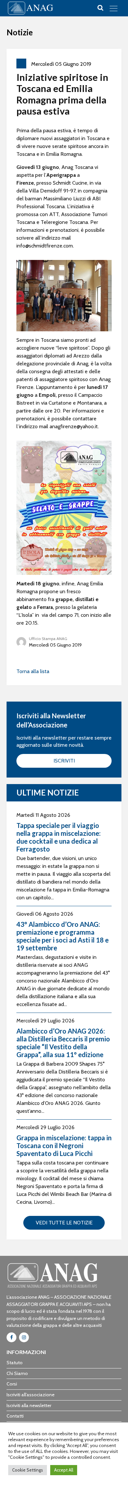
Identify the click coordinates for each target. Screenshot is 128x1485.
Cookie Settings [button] (27, 1470)
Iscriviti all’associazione (30, 1395)
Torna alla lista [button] (32, 671)
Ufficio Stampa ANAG (48, 638)
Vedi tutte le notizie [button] (64, 1222)
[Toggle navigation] (113, 8)
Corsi (12, 1384)
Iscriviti (64, 761)
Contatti (15, 1416)
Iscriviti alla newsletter (29, 1405)
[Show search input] (100, 8)
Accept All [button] (63, 1470)
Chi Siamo (17, 1373)
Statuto (15, 1363)
